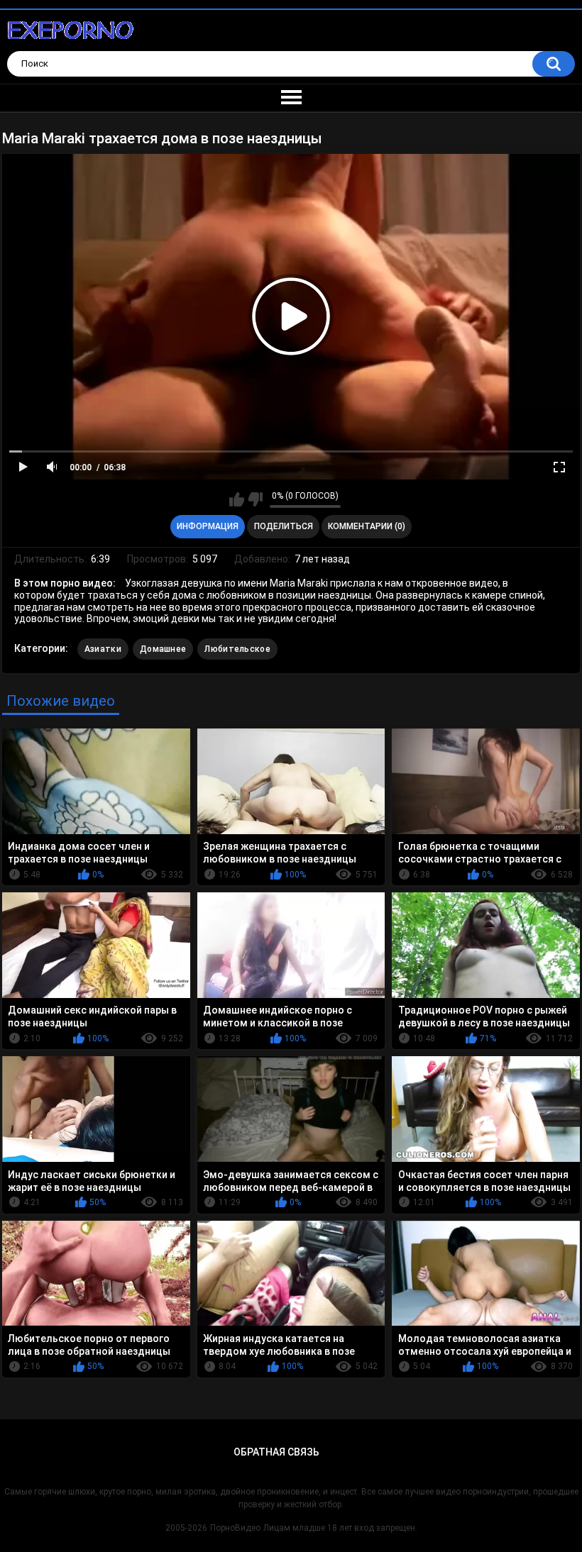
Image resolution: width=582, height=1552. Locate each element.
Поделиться (283, 526)
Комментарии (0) (366, 526)
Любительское (237, 649)
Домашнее (163, 649)
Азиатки (102, 649)
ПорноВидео (235, 1528)
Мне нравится (236, 499)
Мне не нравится (255, 499)
